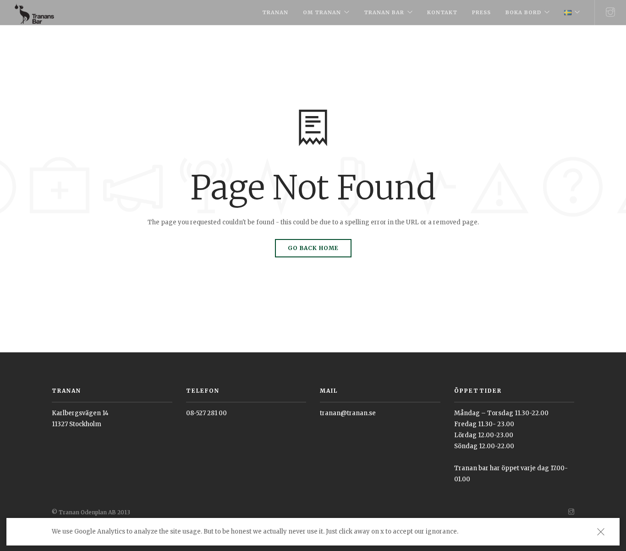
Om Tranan (322, 12)
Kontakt (442, 12)
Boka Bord (523, 12)
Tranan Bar (384, 12)
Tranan (275, 12)
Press (481, 12)
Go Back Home (313, 248)
